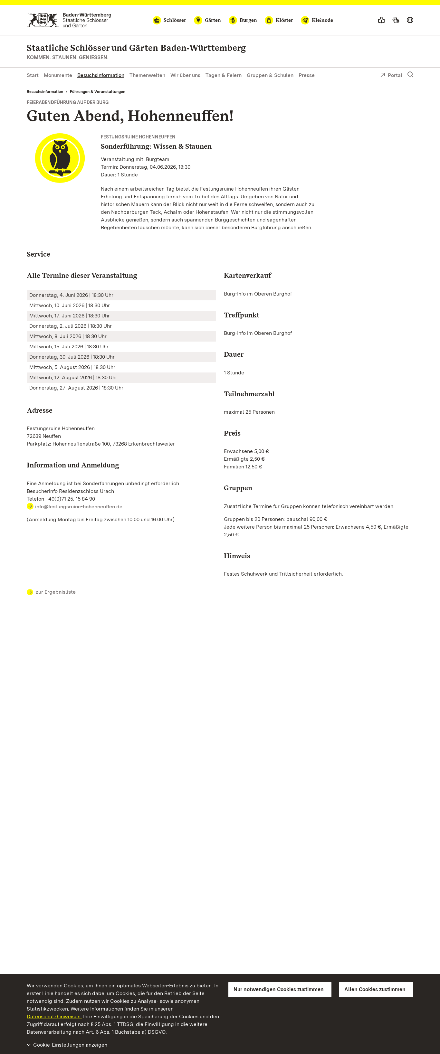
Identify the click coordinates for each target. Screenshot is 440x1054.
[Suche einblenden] (410, 74)
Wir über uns (185, 75)
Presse (307, 75)
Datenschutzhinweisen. (54, 1016)
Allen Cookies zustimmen (375, 989)
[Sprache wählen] (410, 20)
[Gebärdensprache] (396, 20)
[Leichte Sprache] (381, 20)
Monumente (58, 75)
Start (33, 75)
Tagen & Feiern (224, 75)
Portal (395, 75)
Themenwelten (147, 75)
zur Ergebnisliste (56, 592)
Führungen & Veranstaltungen (97, 91)
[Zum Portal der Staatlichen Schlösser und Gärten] (69, 20)
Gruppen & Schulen (270, 75)
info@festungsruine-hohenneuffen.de (78, 506)
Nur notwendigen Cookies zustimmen (279, 989)
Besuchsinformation (100, 75)
